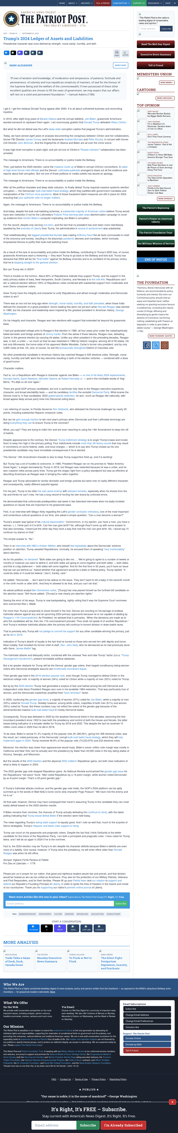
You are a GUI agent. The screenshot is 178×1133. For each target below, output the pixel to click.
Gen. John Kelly (69, 645)
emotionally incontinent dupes (70, 668)
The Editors (42, 954)
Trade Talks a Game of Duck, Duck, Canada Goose (17, 961)
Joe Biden (90, 118)
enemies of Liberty (31, 228)
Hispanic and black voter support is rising (56, 825)
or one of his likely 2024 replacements (104, 375)
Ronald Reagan (106, 306)
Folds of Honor (75, 1060)
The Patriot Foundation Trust (155, 232)
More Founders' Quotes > (161, 336)
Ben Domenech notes (44, 590)
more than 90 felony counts (96, 443)
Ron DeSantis (60, 409)
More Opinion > (165, 198)
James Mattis (23, 648)
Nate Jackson (11, 954)
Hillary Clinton (118, 122)
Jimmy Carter (53, 334)
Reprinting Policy (118, 1079)
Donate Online (133, 1038)
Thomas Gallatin (76, 954)
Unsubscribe (132, 1027)
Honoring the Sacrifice (34, 1057)
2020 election (26, 686)
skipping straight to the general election (36, 262)
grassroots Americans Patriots (34, 1039)
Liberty (56, 884)
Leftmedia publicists (69, 170)
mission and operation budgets (83, 1039)
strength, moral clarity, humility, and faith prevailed (76, 303)
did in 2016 (16, 634)
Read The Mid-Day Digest (155, 44)
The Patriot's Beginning (155, 207)
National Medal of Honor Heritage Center (68, 1054)
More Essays (120, 65)
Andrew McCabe (73, 139)
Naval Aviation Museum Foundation (95, 1063)
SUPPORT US (139, 3)
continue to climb (97, 812)
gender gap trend (38, 699)
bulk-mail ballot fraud (42, 709)
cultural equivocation (52, 521)
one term (48, 225)
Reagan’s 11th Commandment (20, 617)
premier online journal (79, 887)
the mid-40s (98, 279)
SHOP (167, 3)
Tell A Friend (155, 65)
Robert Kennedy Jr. (72, 378)
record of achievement (90, 228)
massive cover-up (64, 166)
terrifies (73, 392)
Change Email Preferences (139, 1021)
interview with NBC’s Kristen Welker (35, 545)
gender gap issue (114, 771)
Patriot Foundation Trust (32, 1051)
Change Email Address (137, 1014)
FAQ (54, 1079)
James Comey (33, 139)
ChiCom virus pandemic (38, 194)
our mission (98, 880)
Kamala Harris (11, 378)
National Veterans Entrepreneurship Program (44, 1060)
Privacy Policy (99, 1079)
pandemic (68, 238)
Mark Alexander (20, 65)
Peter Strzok (95, 139)
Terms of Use (81, 1079)
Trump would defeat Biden (41, 815)
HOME (62, 3)
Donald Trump (92, 122)
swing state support (46, 822)
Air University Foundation (28, 1063)
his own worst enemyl (50, 491)
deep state (55, 129)
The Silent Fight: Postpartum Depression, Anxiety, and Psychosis (114, 963)
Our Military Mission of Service (156, 243)
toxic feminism (72, 692)
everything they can (21, 422)
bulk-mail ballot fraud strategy (52, 190)
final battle (43, 259)
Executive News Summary (156, 54)
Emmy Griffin (107, 954)
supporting (47, 887)
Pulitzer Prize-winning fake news (72, 214)
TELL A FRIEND (103, 3)
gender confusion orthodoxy (83, 511)
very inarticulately (114, 549)
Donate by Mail (133, 1044)
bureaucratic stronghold (73, 347)
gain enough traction (27, 419)
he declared (31, 559)
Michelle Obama (48, 378)
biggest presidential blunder (47, 235)
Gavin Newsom (29, 378)
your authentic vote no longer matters (39, 197)
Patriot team (79, 880)
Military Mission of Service (72, 1051)
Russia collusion (90, 149)
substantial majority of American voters (84, 211)
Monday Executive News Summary (49, 959)
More (52, 991)
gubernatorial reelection (61, 395)
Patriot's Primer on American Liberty (155, 220)
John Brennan (25, 142)
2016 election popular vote (50, 675)
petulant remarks (77, 491)
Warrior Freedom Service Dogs (62, 1057)
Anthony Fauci (85, 235)
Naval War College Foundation (57, 1063)
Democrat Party (100, 392)
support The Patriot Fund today (28, 1045)
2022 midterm (69, 761)
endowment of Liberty (62, 1030)
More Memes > (166, 82)
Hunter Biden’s (31, 218)
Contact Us (65, 1079)
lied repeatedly (78, 545)
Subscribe (121, 903)
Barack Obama (48, 118)
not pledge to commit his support (57, 631)
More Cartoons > (165, 98)
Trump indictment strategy (72, 440)
